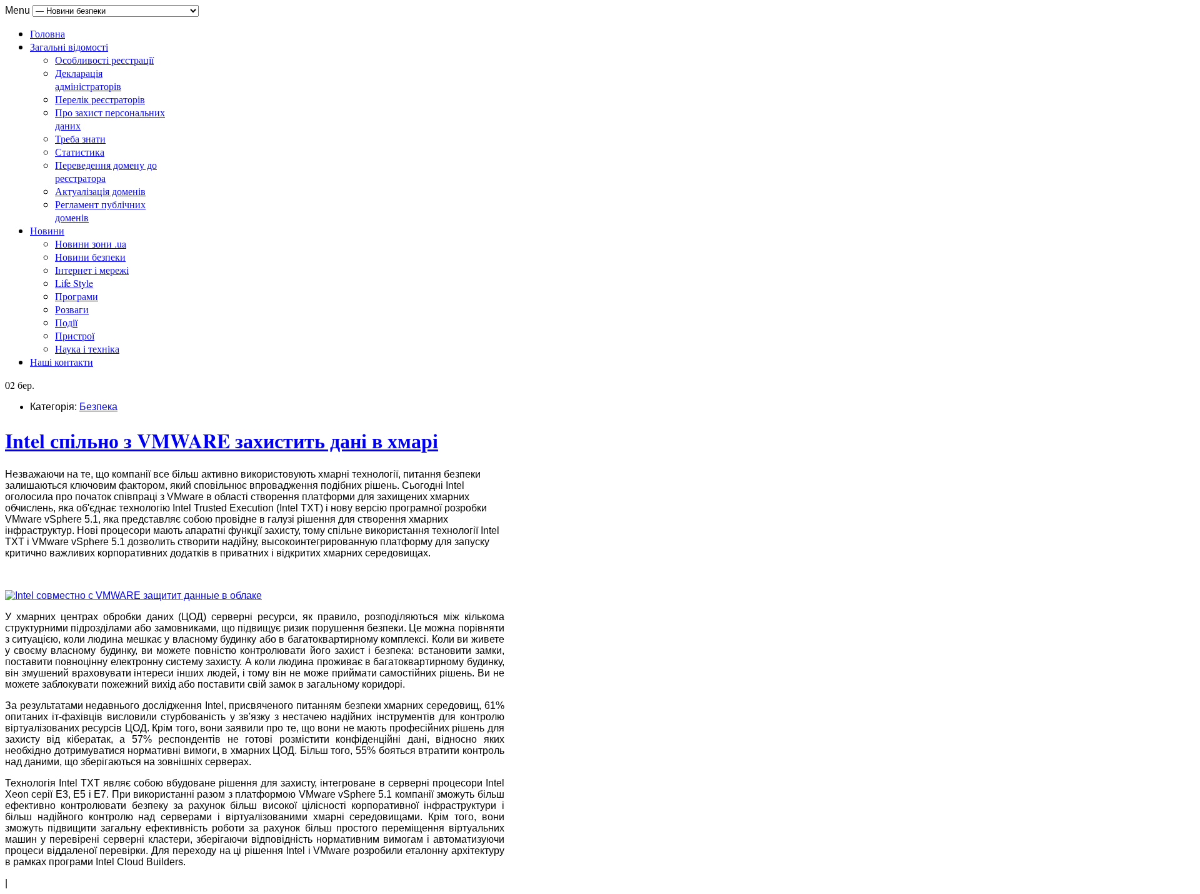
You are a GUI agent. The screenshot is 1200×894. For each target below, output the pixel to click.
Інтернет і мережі (92, 269)
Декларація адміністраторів (88, 79)
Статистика (79, 151)
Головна (47, 33)
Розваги (72, 309)
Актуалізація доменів (100, 191)
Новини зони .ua (90, 243)
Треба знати (80, 138)
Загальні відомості (69, 46)
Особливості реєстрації (104, 59)
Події (66, 322)
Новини (47, 230)
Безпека (98, 406)
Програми (76, 296)
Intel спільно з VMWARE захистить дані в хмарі (221, 440)
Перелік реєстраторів (100, 99)
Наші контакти (61, 361)
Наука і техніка (87, 348)
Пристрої (74, 335)
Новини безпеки (90, 256)
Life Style (74, 282)
